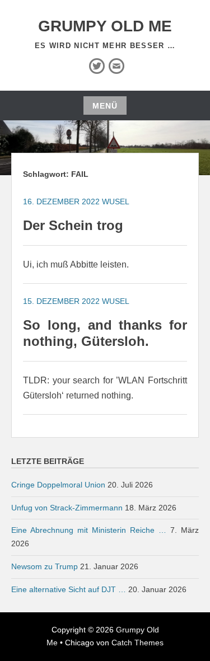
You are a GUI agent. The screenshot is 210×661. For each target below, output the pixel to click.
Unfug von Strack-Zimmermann (67, 507)
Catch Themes (137, 642)
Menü (105, 105)
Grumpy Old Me (105, 26)
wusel (115, 201)
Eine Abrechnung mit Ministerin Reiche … (88, 530)
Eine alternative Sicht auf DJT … (68, 589)
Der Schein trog (73, 225)
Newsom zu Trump (44, 566)
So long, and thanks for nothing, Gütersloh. (105, 333)
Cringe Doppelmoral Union (58, 484)
